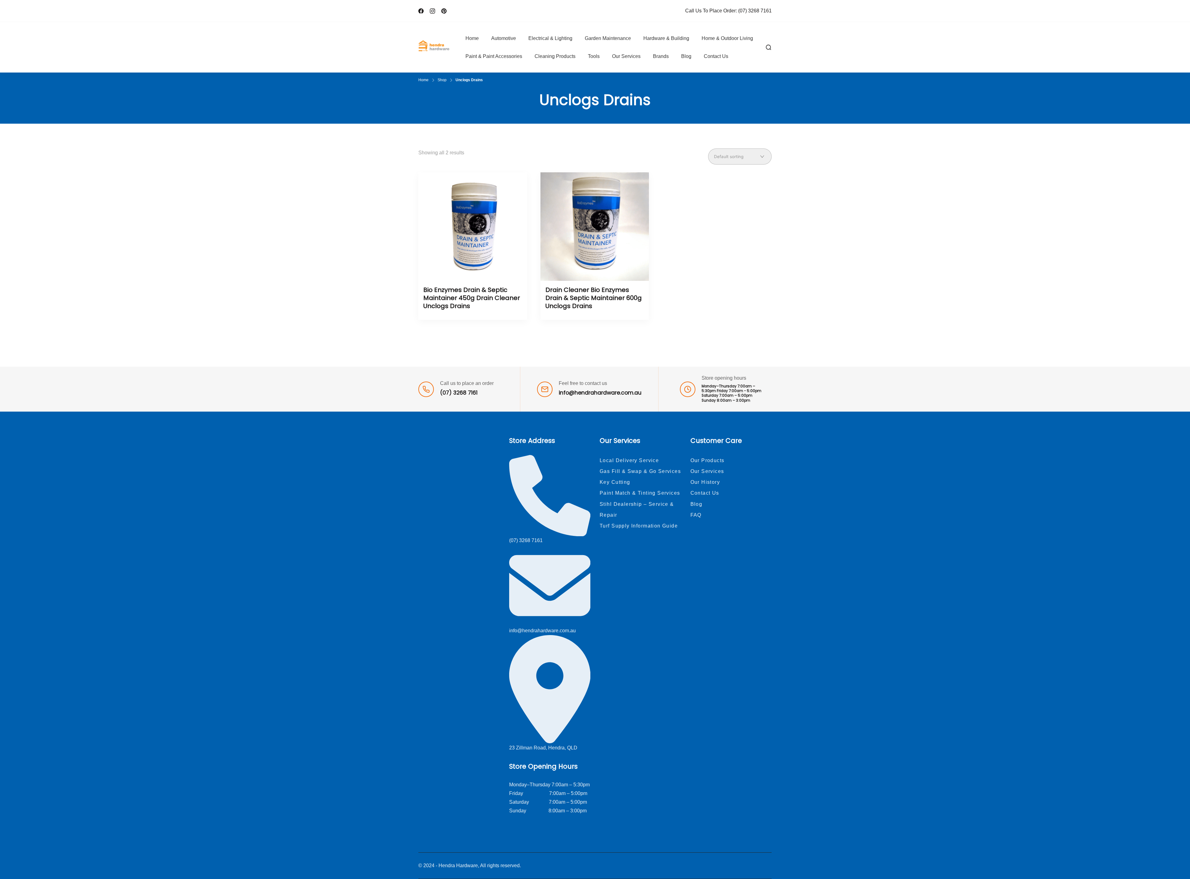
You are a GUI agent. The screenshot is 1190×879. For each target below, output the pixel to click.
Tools (594, 56)
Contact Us (716, 56)
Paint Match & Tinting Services (640, 493)
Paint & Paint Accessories (493, 56)
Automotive (503, 38)
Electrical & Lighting (550, 38)
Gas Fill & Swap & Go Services (640, 471)
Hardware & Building (666, 38)
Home (472, 38)
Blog (686, 56)
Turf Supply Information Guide (639, 525)
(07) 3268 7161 (755, 10)
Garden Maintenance (608, 38)
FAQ (696, 515)
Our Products (707, 460)
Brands (661, 56)
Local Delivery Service (629, 460)
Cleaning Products (555, 56)
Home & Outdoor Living (727, 38)
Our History (705, 482)
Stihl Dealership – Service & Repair (637, 509)
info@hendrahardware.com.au (600, 392)
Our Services (626, 56)
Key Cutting (615, 482)
